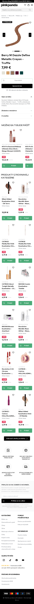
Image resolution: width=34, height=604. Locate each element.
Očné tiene (5, 17)
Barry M (11, 15)
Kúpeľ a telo (6, 537)
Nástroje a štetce (8, 531)
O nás (20, 547)
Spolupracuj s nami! (24, 541)
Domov (5, 15)
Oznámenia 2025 (7, 581)
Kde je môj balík (23, 524)
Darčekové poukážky (25, 544)
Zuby (3, 534)
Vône (3, 528)
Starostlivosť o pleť (8, 522)
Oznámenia (5, 584)
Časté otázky (22, 535)
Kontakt (21, 538)
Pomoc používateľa (24, 521)
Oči (25, 15)
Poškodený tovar (7, 543)
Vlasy (3, 525)
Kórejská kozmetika (8, 540)
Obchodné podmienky (9, 578)
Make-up (19, 15)
